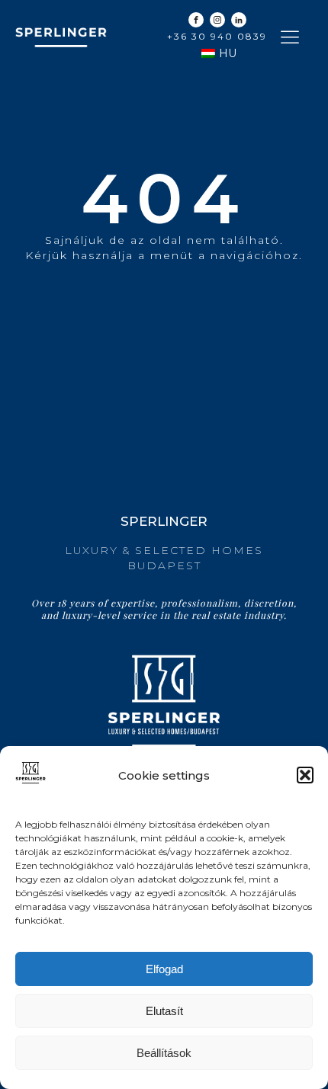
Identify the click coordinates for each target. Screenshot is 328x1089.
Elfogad (164, 968)
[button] (305, 775)
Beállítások (164, 1052)
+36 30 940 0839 (217, 36)
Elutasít (164, 1010)
